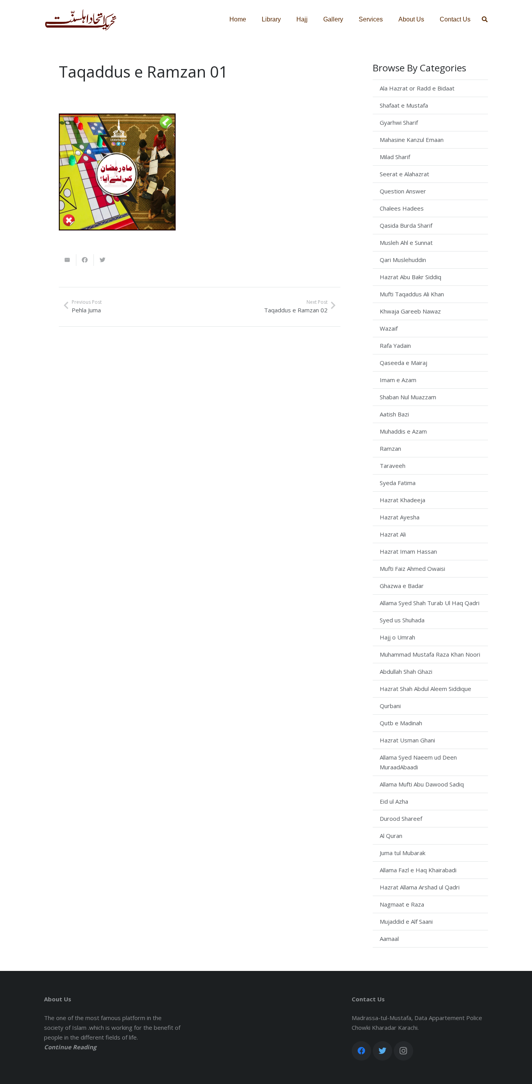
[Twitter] (382, 1051)
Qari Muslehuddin (403, 260)
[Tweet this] (102, 260)
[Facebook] (361, 1051)
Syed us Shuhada (402, 620)
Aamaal (389, 938)
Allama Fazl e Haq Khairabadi (418, 870)
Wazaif (389, 328)
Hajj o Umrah (397, 637)
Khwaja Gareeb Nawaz (410, 311)
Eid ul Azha (394, 801)
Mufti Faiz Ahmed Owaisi (412, 568)
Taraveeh (392, 465)
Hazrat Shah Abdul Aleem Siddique (425, 689)
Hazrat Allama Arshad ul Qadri (420, 887)
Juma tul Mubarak (402, 853)
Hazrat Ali (393, 534)
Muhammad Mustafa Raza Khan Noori (430, 654)
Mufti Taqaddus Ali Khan (412, 294)
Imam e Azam (398, 380)
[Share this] (85, 260)
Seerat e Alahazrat (404, 174)
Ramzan (390, 448)
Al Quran (391, 836)
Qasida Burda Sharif (406, 225)
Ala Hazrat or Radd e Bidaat (417, 88)
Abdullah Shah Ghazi (406, 671)
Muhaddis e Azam (403, 431)
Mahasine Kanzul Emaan (412, 139)
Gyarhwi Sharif (399, 122)
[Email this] (67, 260)
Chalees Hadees (402, 208)
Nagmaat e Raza (402, 904)
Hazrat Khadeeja (402, 500)
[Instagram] (403, 1051)
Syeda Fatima (398, 483)
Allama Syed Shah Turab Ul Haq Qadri (429, 603)
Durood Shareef (401, 818)
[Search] (484, 19)
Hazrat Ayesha (399, 517)
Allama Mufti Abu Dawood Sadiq (422, 784)
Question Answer (403, 191)
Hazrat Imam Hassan (408, 551)
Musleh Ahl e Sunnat (406, 242)
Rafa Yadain (395, 345)
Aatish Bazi (394, 414)
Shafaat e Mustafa (404, 105)
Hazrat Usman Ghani (407, 740)
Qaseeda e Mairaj (403, 363)
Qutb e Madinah (401, 723)
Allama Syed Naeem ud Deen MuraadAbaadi (418, 762)
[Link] (81, 19)
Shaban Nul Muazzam (408, 397)
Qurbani (390, 706)
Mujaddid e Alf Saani (406, 921)
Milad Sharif (395, 157)
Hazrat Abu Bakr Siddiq (410, 277)
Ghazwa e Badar (402, 586)
